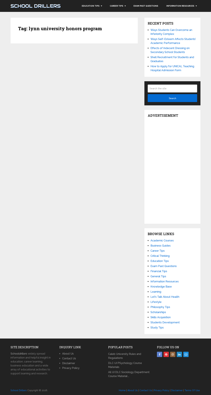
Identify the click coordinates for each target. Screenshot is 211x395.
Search (172, 98)
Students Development (165, 322)
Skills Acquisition (161, 317)
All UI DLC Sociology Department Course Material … (129, 374)
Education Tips (90, 6)
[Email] (186, 354)
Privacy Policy (70, 368)
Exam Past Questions (146, 6)
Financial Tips (159, 271)
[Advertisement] (172, 169)
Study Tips (157, 327)
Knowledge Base (161, 286)
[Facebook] (159, 354)
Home (122, 390)
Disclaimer (68, 363)
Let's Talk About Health (165, 296)
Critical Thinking (160, 255)
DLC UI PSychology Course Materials (125, 365)
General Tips (158, 276)
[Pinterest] (166, 354)
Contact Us (69, 358)
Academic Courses (162, 240)
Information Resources (180, 6)
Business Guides (161, 245)
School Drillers (35, 6)
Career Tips (116, 6)
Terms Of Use (192, 390)
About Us (68, 353)
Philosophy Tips (160, 307)
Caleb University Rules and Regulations (124, 355)
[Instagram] (172, 354)
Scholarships (158, 312)
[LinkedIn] (179, 354)
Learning (156, 291)
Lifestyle (156, 302)
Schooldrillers (19, 353)
